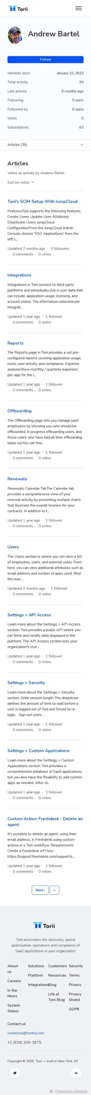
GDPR (74, 1009)
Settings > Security (26, 683)
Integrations (19, 275)
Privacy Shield (75, 997)
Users (13, 547)
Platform (35, 975)
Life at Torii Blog (56, 997)
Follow (45, 59)
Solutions (36, 966)
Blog (52, 984)
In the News (12, 993)
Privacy (75, 984)
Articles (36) (17, 144)
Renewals (17, 479)
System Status (13, 1008)
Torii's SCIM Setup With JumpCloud (42, 201)
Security (76, 966)
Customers (57, 966)
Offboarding (19, 411)
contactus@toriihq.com (25, 1033)
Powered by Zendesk (71, 1091)
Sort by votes (19, 182)
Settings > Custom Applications (38, 751)
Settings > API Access (29, 615)
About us (12, 968)
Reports (15, 343)
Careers (14, 981)
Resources (57, 975)
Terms (74, 975)
